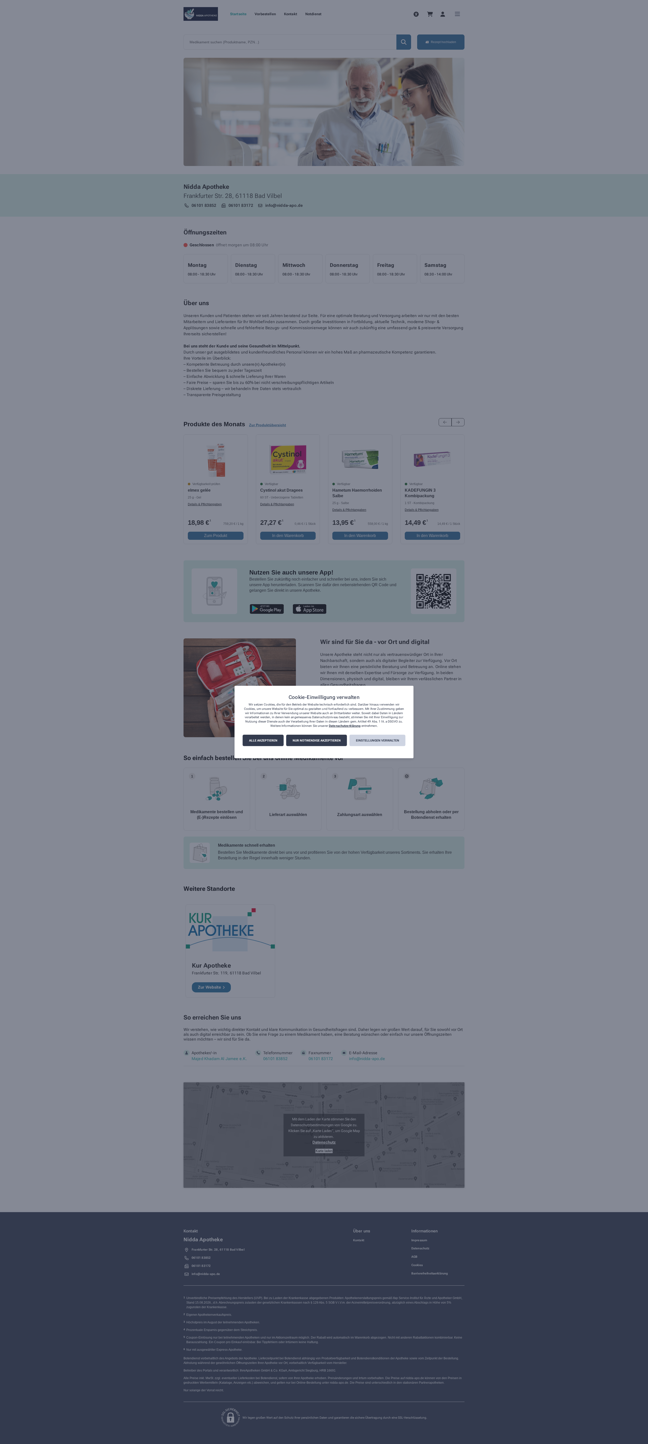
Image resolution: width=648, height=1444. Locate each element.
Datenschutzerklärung (344, 726)
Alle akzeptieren (263, 740)
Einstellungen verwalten (377, 740)
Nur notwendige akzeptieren (317, 740)
